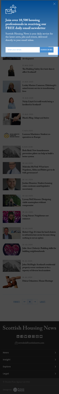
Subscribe (47, 50)
